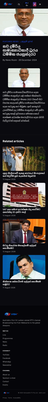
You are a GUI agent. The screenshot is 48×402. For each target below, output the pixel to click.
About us (6, 375)
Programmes (8, 338)
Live (4, 335)
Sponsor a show (9, 378)
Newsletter (7, 365)
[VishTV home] (8, 4)
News (5, 342)
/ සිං (27, 4)
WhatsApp (7, 362)
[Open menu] (40, 4)
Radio (5, 345)
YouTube (6, 355)
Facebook (6, 358)
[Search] (19, 4)
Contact (6, 381)
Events (5, 385)
